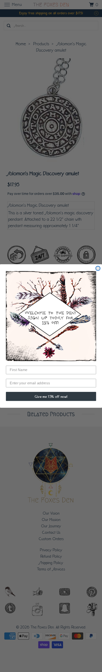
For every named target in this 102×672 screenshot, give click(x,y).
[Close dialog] (98, 268)
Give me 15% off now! (51, 396)
